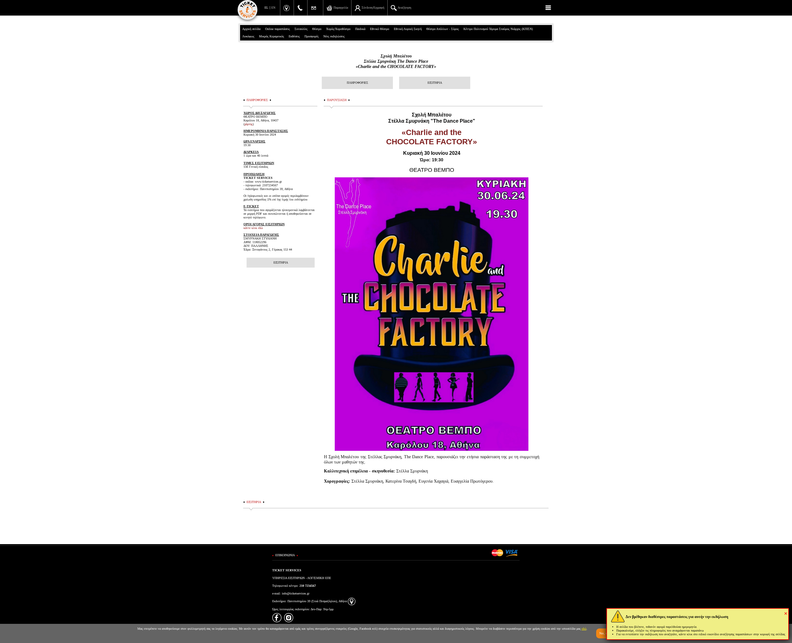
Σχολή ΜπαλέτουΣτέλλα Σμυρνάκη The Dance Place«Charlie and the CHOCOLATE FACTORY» (396, 61)
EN (273, 7)
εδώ (584, 628)
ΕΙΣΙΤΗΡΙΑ (435, 82)
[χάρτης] (351, 601)
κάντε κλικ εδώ (253, 228)
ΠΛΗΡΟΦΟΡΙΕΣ (357, 82)
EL (266, 7)
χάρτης (248, 124)
